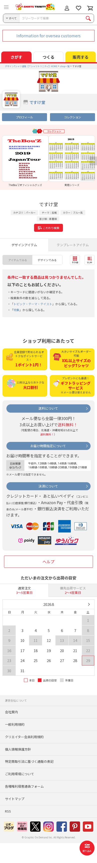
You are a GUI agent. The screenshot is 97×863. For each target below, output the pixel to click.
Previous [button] (3, 161)
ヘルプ (48, 562)
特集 (16, 310)
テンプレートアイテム (73, 244)
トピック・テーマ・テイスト (32, 304)
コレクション (72, 117)
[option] (25, 161)
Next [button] (93, 161)
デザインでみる (47, 260)
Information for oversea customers (48, 36)
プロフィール (24, 117)
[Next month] (88, 604)
